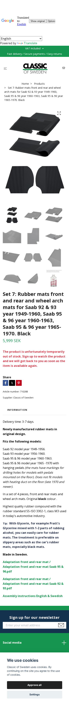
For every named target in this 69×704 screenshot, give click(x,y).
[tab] (17, 410)
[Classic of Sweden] (35, 68)
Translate (30, 43)
